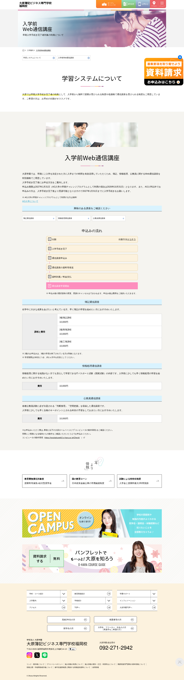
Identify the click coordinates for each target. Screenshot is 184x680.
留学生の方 (68, 628)
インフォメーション (128, 601)
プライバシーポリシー (55, 664)
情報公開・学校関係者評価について (40, 667)
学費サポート (125, 594)
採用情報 (95, 667)
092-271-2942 (116, 647)
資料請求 (131, 4)
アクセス (154, 6)
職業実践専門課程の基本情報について (131, 664)
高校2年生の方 (68, 620)
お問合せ (145, 4)
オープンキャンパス (112, 4)
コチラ (132, 239)
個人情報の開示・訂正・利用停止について (100, 664)
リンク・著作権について (35, 664)
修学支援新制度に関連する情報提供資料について (72, 667)
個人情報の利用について (74, 664)
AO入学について (30, 201)
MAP (73, 649)
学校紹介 (77, 601)
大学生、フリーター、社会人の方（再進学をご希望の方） (112, 628)
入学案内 (30, 50)
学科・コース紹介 (36, 594)
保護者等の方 (115, 620)
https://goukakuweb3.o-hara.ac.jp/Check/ (62, 437)
